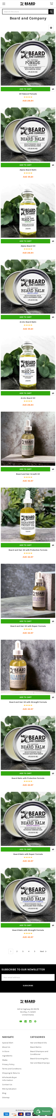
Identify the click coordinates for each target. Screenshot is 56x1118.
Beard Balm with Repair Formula (28, 854)
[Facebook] (26, 1021)
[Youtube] (21, 1021)
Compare (53, 89)
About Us (6, 1047)
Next (42, 951)
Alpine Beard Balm (28, 170)
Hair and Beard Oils (38, 1043)
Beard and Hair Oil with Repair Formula (28, 626)
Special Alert (7, 1043)
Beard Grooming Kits (39, 1058)
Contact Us (7, 1084)
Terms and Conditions (11, 1069)
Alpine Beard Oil (28, 246)
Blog (4, 1093)
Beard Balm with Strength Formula (28, 930)
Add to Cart (26, 89)
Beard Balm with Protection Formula (28, 778)
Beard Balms (35, 1047)
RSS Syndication (9, 1089)
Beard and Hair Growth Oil (28, 474)
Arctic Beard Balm (28, 322)
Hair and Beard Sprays (40, 1063)
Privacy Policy (8, 1064)
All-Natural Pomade (28, 94)
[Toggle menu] (3, 3)
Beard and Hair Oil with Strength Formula (28, 702)
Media (4, 1060)
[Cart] (52, 4)
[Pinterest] (35, 1021)
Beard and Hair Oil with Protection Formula (28, 550)
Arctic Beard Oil (28, 398)
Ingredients (7, 1056)
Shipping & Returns (11, 1073)
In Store (5, 1051)
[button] (51, 28)
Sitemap (6, 1097)
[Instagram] (30, 1021)
